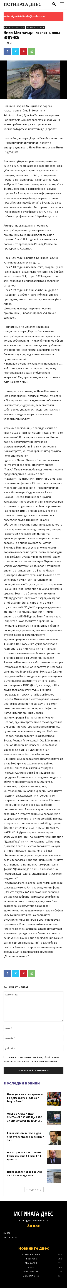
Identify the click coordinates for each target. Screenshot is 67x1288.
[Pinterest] (23, 51)
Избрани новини (35, 28)
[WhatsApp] (31, 51)
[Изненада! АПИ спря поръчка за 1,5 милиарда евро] (54, 1176)
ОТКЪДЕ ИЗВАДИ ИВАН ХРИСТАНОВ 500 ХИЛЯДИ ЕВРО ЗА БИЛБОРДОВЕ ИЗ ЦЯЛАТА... (24, 1117)
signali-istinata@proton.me (21, 16)
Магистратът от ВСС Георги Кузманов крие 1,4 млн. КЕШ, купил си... (24, 1156)
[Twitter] (15, 51)
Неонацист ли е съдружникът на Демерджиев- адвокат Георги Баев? (25, 1097)
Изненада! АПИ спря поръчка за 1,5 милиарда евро (24, 1173)
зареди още (32, 1189)
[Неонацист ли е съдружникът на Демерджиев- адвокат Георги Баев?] (54, 1099)
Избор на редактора (14, 28)
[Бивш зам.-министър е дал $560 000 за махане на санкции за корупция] (54, 1138)
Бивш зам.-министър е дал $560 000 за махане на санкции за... (25, 1136)
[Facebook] (7, 51)
